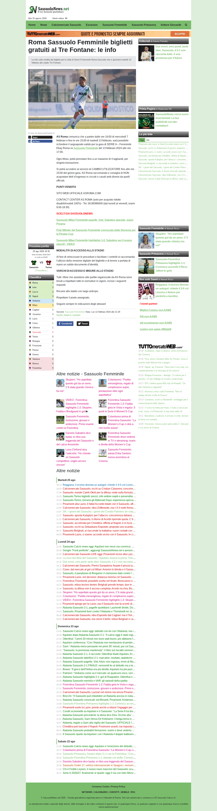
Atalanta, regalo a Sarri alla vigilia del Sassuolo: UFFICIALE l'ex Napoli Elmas (107, 722)
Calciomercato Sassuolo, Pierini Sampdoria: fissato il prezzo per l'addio (103, 565)
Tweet (84, 323)
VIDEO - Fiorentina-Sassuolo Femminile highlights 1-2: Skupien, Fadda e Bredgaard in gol (114, 600)
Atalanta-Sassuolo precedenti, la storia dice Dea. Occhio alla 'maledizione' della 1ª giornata (113, 715)
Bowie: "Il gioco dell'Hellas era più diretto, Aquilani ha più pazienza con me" (105, 669)
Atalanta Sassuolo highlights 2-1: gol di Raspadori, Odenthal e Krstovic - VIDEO (107, 677)
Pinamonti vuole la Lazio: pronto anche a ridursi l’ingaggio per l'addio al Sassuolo (108, 707)
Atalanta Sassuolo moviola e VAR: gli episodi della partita (95, 680)
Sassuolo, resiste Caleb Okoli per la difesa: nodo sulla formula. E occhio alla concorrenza (113, 492)
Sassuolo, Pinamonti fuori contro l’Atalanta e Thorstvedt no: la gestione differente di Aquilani (114, 611)
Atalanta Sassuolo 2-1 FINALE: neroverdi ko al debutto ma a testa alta (102, 665)
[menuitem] (186, 25)
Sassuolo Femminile (74, 312)
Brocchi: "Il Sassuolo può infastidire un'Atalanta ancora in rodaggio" (101, 696)
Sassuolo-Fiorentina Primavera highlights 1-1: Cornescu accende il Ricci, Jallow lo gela (112, 703)
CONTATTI (114, 792)
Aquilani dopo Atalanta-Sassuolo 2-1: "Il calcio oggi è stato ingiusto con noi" (105, 635)
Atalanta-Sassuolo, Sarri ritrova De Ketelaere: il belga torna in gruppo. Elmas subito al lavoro (114, 719)
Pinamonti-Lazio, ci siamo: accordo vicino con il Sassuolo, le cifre (99, 534)
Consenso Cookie (100, 786)
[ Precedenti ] (41, 270)
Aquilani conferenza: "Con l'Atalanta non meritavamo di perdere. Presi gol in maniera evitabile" (116, 642)
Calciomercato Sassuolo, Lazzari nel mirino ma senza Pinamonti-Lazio (102, 692)
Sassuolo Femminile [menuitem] (114, 25)
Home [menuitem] (32, 25)
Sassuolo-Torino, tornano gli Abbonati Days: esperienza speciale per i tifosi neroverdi (110, 500)
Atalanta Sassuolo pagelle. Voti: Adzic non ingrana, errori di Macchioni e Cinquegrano (111, 661)
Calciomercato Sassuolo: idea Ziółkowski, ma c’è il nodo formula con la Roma (106, 507)
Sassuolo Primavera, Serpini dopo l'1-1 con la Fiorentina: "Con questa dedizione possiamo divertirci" (119, 753)
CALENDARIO (101, 792)
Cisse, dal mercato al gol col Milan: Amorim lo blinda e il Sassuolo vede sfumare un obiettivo (114, 569)
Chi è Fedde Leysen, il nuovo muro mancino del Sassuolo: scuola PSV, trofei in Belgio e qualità (116, 769)
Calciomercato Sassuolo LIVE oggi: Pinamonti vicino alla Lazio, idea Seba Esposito (110, 554)
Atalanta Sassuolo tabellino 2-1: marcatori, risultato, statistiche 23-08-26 (103, 657)
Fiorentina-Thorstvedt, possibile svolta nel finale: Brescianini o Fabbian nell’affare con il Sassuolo (117, 581)
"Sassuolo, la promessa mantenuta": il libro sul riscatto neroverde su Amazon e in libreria (112, 650)
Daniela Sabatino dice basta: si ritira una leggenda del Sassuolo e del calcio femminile (111, 761)
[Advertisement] (163, 203)
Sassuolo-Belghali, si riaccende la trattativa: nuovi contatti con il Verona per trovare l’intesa (113, 530)
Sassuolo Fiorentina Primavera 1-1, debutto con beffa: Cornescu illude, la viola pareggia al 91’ (116, 757)
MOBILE (125, 792)
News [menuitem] (43, 25)
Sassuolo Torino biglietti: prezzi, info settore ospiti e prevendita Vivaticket (103, 496)
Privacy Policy (118, 786)
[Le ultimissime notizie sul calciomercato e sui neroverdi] (48, 10)
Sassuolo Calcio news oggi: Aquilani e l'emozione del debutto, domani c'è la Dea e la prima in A (116, 746)
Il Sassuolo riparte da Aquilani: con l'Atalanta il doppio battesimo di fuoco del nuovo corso (113, 734)
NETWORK (87, 792)
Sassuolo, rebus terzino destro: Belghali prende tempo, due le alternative (103, 584)
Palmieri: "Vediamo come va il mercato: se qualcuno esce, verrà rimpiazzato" (106, 673)
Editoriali (144, 41)
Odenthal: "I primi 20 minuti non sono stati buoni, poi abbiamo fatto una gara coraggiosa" (112, 638)
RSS (133, 792)
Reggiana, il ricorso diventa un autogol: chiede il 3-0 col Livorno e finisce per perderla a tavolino (116, 484)
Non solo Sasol (148, 279)
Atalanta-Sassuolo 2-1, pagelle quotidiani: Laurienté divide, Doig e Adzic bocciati (108, 607)
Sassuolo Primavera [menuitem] (144, 25)
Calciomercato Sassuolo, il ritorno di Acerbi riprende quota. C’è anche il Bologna (108, 519)
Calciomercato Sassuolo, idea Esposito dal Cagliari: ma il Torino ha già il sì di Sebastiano (113, 615)
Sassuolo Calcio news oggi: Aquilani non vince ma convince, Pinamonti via (105, 546)
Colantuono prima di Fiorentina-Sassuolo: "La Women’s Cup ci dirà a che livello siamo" (112, 750)
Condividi (66, 323)
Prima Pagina (147, 108)
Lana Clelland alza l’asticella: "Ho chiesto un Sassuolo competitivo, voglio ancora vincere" (73, 457)
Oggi (142, 140)
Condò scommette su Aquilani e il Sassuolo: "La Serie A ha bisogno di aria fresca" (109, 711)
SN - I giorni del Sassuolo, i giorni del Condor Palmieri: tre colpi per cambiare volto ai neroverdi (116, 511)
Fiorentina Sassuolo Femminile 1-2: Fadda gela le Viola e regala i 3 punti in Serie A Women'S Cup (118, 684)
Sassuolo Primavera (151, 253)
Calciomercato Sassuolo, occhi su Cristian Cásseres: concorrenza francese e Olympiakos (113, 488)
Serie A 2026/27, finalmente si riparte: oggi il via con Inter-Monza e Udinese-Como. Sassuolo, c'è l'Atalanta (122, 773)
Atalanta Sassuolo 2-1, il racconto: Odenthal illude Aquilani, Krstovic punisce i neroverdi (112, 654)
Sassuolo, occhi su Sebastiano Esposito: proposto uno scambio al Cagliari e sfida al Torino (114, 526)
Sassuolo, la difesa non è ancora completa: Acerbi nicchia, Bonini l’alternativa (106, 588)
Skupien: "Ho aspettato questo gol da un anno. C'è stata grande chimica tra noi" (107, 592)
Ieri (147, 140)
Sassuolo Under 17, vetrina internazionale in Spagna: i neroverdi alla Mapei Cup (108, 765)
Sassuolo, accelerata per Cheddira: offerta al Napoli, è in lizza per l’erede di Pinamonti (111, 523)
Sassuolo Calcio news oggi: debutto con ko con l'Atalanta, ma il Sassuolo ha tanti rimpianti (113, 631)
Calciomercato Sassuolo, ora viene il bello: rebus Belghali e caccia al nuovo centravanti (112, 619)
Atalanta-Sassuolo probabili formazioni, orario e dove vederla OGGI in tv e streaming (110, 730)
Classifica (35, 277)
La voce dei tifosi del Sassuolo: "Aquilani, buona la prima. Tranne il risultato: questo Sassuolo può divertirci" (123, 558)
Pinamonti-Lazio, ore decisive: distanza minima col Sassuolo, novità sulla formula (108, 577)
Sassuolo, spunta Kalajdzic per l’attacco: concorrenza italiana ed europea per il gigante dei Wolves (118, 515)
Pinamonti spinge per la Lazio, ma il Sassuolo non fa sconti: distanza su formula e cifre (111, 603)
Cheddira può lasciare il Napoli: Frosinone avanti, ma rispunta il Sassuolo (104, 726)
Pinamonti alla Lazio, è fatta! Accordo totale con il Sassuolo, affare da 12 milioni (107, 504)
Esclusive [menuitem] (92, 25)
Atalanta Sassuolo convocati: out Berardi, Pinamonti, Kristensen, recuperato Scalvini (110, 699)
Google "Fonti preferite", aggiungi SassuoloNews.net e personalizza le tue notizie (108, 550)
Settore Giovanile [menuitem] (171, 25)
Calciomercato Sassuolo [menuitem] (66, 25)
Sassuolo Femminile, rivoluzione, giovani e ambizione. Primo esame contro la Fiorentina (112, 688)
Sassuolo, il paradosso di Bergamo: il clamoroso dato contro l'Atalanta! (102, 573)
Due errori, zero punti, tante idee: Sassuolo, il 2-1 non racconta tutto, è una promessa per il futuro (117, 561)
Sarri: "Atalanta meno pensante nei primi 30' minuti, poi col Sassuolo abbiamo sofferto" (111, 646)
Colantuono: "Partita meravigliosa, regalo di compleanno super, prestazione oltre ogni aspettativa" (116, 387)
